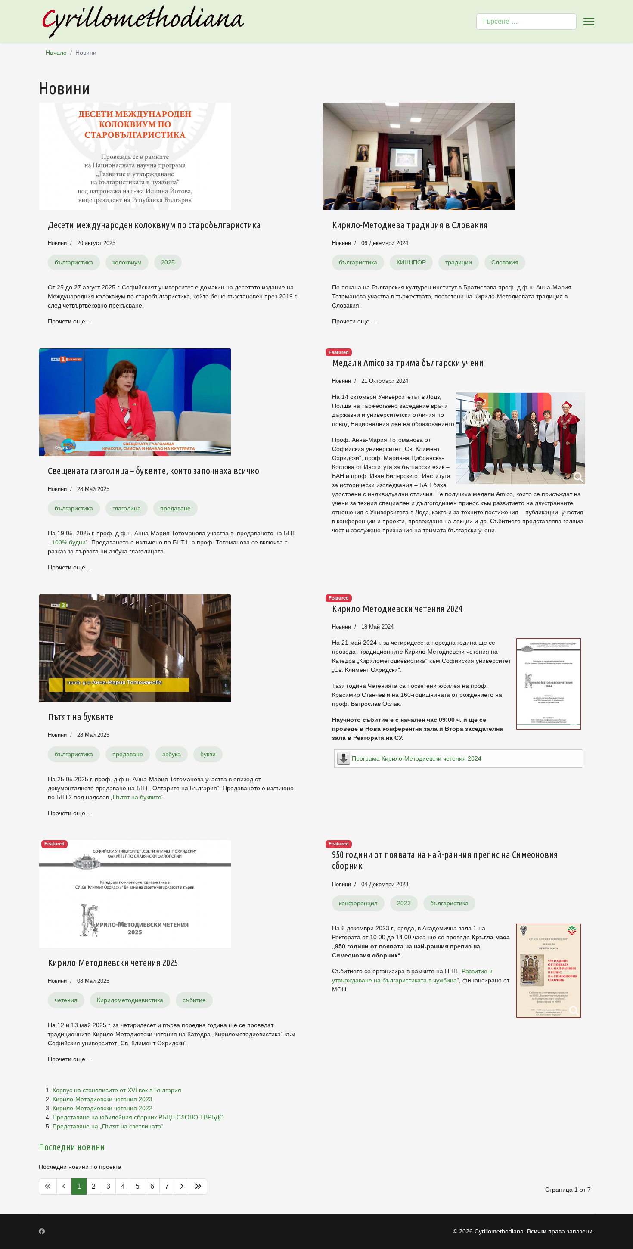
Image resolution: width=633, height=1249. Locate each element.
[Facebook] (42, 1231)
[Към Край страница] (198, 1186)
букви (208, 754)
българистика (74, 262)
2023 (404, 903)
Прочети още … (70, 321)
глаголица (126, 508)
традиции (458, 262)
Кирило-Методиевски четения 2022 (102, 1108)
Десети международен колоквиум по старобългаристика (154, 224)
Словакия (504, 262)
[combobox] (526, 21)
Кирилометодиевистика (130, 1000)
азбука (171, 754)
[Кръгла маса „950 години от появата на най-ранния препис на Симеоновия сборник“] (548, 971)
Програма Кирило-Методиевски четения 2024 (416, 758)
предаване (175, 508)
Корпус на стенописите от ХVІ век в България (117, 1090)
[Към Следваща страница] (181, 1186)
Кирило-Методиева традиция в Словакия (410, 224)
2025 (168, 262)
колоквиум (127, 262)
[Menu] (588, 21)
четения (66, 1000)
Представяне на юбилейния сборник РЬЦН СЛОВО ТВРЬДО (138, 1117)
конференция (358, 903)
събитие (194, 1000)
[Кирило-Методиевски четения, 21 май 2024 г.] (548, 684)
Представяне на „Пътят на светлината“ (108, 1126)
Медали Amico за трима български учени (408, 362)
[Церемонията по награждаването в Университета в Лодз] (520, 438)
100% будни (69, 542)
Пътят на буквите (80, 716)
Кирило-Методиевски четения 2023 (102, 1099)
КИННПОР (411, 262)
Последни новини (72, 1146)
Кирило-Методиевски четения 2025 (113, 962)
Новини (57, 243)
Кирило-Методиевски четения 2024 (397, 608)
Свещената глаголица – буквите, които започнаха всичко (153, 470)
